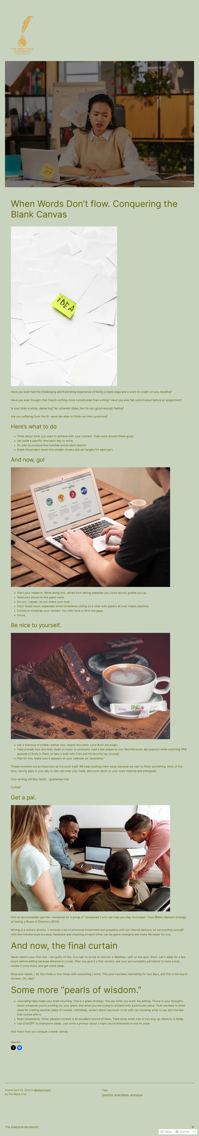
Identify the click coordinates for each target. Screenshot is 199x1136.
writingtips (136, 1094)
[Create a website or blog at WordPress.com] (193, 1127)
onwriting (107, 1094)
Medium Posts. (42, 1090)
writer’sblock (121, 1094)
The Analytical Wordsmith (22, 1127)
